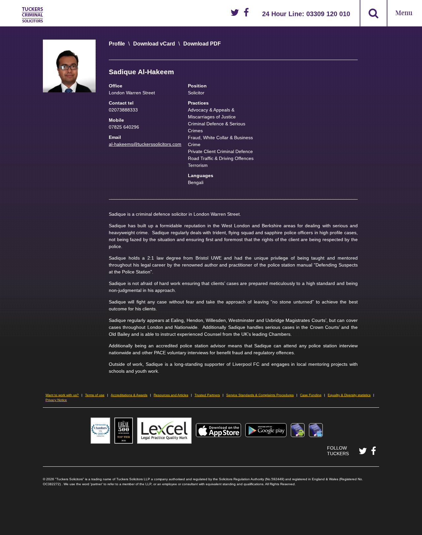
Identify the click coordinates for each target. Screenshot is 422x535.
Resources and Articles (171, 395)
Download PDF (202, 44)
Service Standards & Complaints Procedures (260, 395)
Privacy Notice (56, 400)
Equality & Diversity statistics (349, 395)
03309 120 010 (328, 13)
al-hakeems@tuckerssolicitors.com (145, 144)
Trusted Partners (207, 395)
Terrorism (198, 165)
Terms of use (95, 395)
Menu (403, 13)
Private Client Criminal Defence (220, 151)
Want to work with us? (62, 395)
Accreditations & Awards (129, 395)
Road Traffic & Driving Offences (221, 158)
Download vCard (154, 44)
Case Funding (310, 395)
